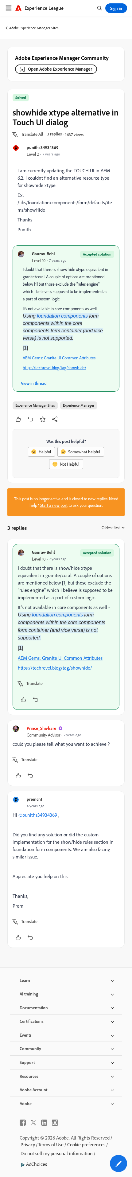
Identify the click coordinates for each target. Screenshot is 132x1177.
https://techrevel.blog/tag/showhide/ (54, 367)
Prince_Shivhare (41, 728)
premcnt (34, 799)
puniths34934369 (43, 147)
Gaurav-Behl (43, 253)
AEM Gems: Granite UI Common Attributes (59, 358)
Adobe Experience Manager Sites (34, 27)
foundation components (62, 316)
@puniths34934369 (37, 815)
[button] (32, 134)
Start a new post (54, 505)
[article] (66, 627)
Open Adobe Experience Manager (60, 69)
